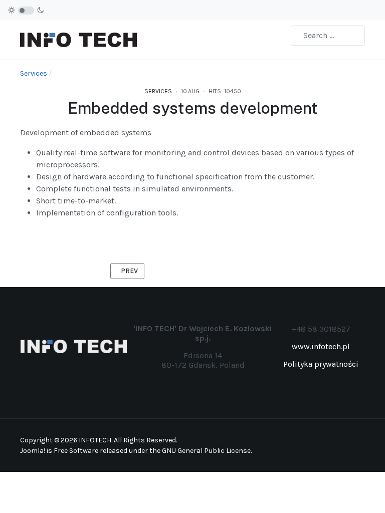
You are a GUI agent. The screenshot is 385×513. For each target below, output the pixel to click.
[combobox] (328, 36)
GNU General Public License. (207, 450)
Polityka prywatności (320, 364)
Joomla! (32, 450)
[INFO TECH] (78, 39)
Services (158, 91)
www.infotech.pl (321, 346)
